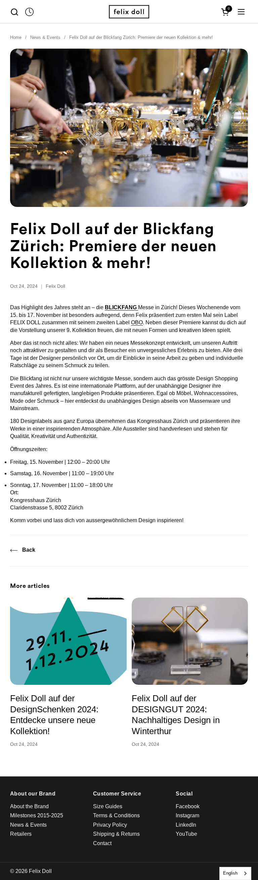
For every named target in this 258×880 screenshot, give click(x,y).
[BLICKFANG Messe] (137, 308)
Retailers (21, 834)
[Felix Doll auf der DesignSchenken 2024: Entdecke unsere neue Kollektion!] (68, 641)
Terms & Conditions (116, 815)
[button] (14, 12)
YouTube (186, 834)
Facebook (188, 806)
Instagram (187, 815)
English (230, 873)
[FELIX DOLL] (129, 11)
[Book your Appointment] (29, 12)
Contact (102, 843)
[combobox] (235, 873)
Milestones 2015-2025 (36, 815)
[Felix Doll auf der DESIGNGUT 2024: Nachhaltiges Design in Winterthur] (190, 641)
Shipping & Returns (116, 834)
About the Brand (29, 806)
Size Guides (107, 806)
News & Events (28, 825)
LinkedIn (186, 825)
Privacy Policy (110, 825)
